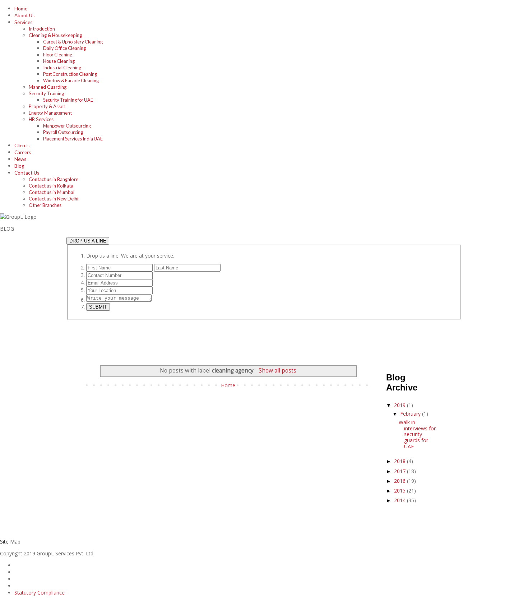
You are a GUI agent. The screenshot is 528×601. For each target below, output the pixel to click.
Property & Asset (47, 106)
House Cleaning (59, 61)
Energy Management (50, 113)
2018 (400, 461)
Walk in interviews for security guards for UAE (417, 434)
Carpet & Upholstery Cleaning (73, 42)
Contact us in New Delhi (53, 199)
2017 (400, 471)
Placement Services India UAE (73, 139)
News (20, 159)
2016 (400, 480)
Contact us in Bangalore (53, 179)
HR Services (41, 119)
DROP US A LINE (87, 241)
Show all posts (277, 370)
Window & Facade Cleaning (71, 80)
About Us (24, 15)
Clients (21, 145)
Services (23, 22)
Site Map (10, 541)
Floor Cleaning (57, 54)
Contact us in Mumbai (51, 192)
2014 (400, 500)
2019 (400, 405)
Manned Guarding (47, 87)
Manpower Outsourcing (67, 126)
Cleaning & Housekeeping (55, 35)
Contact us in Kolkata (51, 186)
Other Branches (45, 205)
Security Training (46, 93)
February (411, 413)
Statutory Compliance (39, 592)
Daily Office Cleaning (64, 48)
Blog (19, 166)
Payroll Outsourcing (63, 132)
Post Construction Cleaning (70, 74)
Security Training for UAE (68, 100)
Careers (22, 152)
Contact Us (26, 173)
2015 (400, 490)
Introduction (42, 29)
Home (20, 8)
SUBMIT (98, 307)
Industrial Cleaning (62, 67)
